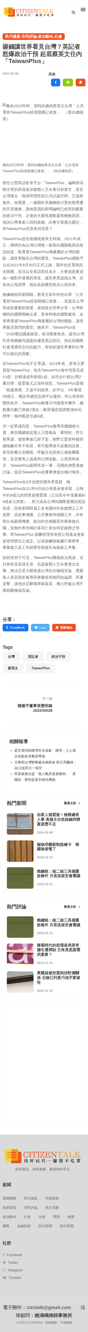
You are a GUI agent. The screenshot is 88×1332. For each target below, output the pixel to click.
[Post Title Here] (67, 705)
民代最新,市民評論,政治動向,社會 (33, 36)
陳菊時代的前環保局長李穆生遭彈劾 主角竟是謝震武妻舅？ (58, 950)
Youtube (15, 1277)
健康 (70, 1217)
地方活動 (52, 1207)
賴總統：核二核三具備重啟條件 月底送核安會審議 (58, 873)
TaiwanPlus (40, 668)
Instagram (15, 1270)
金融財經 (24, 1226)
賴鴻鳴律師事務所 (53, 1315)
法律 (41, 1217)
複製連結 (66, 627)
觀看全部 (70, 803)
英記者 (33, 656)
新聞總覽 (9, 1198)
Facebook (14, 1255)
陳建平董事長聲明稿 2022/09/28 (35, 708)
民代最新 (31, 1198)
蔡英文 (13, 668)
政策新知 (9, 1207)
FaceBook (17, 627)
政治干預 (58, 656)
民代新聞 (45, 1226)
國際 (6, 1226)
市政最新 (52, 1198)
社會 (27, 1217)
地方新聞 (66, 1226)
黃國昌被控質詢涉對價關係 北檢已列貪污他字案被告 (58, 977)
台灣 (11, 656)
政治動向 (9, 1217)
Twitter (13, 1262)
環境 (56, 1217)
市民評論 (31, 1207)
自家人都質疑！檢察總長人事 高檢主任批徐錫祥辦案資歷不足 (58, 819)
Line (43, 627)
